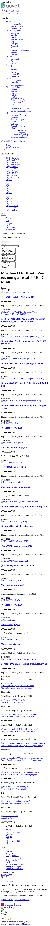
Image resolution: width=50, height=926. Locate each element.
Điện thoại (15, 33)
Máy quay (14, 44)
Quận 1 (9, 180)
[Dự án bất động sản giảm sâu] (13, 141)
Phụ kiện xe (15, 76)
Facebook (9, 881)
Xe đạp (13, 72)
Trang (3, 679)
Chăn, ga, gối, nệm (18, 100)
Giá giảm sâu (16, 24)
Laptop (13, 37)
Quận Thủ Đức (12, 210)
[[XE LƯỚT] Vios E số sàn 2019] (14, 541)
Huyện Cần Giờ (12, 167)
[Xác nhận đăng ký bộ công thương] (15, 900)
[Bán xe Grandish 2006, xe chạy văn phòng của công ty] (23, 743)
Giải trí (13, 122)
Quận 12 (9, 186)
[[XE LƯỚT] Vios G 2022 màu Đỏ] (15, 561)
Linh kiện (14, 55)
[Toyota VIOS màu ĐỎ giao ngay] (15, 521)
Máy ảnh (14, 42)
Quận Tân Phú (11, 208)
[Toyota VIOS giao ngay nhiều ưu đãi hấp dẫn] (19, 502)
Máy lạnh (14, 94)
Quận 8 (9, 201)
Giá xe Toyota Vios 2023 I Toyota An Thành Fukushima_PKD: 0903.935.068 (23, 320)
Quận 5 (9, 195)
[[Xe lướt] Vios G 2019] (10, 423)
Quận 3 (9, 190)
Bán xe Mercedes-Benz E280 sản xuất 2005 (18, 717)
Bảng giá (9, 853)
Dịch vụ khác (16, 81)
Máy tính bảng (16, 35)
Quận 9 (9, 203)
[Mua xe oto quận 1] (9, 620)
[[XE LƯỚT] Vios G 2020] (12, 462)
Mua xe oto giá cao (10, 644)
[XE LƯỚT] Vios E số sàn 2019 (16, 546)
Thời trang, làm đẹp (18, 115)
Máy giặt (14, 91)
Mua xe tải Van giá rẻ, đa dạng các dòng (16, 688)
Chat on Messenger (22, 924)
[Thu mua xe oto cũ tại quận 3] (13, 482)
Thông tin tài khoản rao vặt (16, 864)
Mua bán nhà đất (17, 26)
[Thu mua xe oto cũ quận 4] (12, 443)
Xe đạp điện (15, 74)
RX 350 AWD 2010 (9, 818)
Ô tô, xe (9, 219)
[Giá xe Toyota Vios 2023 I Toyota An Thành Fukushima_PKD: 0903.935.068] (25, 314)
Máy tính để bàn (17, 39)
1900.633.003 (6, 875)
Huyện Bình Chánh (13, 160)
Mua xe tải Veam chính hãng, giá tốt (15, 803)
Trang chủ (10, 145)
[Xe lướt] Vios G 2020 (11, 605)
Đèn (12, 107)
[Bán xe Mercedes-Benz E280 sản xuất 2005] (19, 715)
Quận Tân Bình (12, 206)
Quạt (12, 104)
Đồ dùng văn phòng (18, 133)
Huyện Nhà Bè (11, 175)
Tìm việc (14, 63)
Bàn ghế (14, 96)
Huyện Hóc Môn (12, 173)
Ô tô (12, 68)
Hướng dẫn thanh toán (14, 869)
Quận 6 (9, 197)
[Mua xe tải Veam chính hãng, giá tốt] (16, 801)
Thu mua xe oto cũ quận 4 (14, 447)
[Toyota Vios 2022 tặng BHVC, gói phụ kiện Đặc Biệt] (22, 378)
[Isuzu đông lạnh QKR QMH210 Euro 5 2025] (19, 729)
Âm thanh (14, 46)
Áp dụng (5, 242)
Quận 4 (9, 193)
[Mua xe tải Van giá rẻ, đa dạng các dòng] (17, 686)
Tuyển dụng (15, 61)
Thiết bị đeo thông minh (20, 50)
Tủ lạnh (14, 89)
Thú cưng (14, 117)
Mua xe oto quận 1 (10, 624)
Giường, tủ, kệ (16, 98)
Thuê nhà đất (16, 29)
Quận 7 (9, 199)
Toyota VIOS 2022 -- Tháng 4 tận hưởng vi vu (24, 664)
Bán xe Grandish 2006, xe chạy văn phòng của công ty (22, 746)
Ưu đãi (8, 862)
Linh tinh (14, 124)
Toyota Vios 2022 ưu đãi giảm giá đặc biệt (22, 363)
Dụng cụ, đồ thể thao (19, 130)
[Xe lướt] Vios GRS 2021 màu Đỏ (17, 297)
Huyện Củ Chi (11, 169)
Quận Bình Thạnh (13, 164)
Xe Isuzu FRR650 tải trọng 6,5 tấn (14, 789)
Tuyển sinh (15, 59)
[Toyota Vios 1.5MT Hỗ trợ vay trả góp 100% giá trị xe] (23, 336)
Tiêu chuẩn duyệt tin (13, 860)
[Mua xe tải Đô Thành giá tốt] (13, 700)
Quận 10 (9, 182)
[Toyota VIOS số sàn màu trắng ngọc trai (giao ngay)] (22, 401)
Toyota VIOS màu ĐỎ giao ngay (17, 526)
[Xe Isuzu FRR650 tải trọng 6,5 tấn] (15, 787)
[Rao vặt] (10, 8)
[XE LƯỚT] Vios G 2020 (13, 467)
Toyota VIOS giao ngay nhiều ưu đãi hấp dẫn (24, 506)
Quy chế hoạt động (13, 858)
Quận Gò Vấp (11, 171)
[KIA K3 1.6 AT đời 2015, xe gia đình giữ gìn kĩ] (20, 772)
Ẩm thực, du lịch (17, 120)
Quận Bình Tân (12, 162)
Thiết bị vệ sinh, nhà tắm (20, 109)
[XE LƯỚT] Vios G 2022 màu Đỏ (17, 565)
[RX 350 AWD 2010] (9, 816)
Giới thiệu (9, 851)
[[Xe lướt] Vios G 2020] (10, 600)
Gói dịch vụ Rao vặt (11, 11)
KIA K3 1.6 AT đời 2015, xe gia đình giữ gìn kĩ (19, 774)
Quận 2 (9, 188)
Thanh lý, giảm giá (18, 126)
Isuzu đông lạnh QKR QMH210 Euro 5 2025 (18, 731)
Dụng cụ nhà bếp (17, 102)
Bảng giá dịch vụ (12, 856)
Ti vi (12, 48)
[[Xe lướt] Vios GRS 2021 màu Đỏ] (15, 292)
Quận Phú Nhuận (12, 177)
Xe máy (14, 70)
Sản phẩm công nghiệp (19, 135)
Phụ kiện (14, 52)
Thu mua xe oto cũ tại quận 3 (16, 487)
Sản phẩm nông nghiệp (19, 137)
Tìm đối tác (15, 83)
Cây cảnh (14, 128)
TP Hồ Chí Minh (12, 147)
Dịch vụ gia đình (17, 85)
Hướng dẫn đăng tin (13, 866)
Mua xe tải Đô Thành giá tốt (12, 702)
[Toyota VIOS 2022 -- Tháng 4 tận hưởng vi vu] (20, 659)
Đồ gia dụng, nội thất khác (21, 111)
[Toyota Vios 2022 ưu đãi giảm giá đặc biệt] (18, 359)
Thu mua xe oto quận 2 (13, 585)
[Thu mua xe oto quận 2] (11, 580)
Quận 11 (9, 184)
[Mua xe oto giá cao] (9, 639)
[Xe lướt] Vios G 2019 (11, 427)
